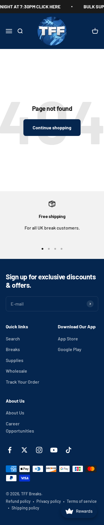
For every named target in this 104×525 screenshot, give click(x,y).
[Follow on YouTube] (54, 450)
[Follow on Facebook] (10, 450)
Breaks (13, 349)
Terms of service (82, 501)
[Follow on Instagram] (39, 450)
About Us (15, 412)
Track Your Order (22, 381)
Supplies (14, 360)
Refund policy (18, 501)
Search (13, 338)
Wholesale (16, 371)
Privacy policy (48, 501)
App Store (68, 338)
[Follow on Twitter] (24, 450)
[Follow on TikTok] (69, 450)
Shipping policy (25, 507)
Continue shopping (52, 127)
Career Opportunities (20, 427)
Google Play (69, 349)
